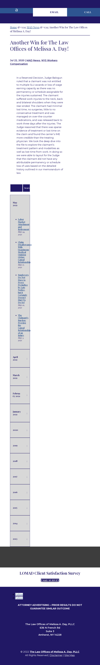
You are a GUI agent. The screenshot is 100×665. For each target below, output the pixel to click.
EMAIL (54, 12)
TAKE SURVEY (50, 580)
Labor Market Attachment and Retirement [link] (23, 224)
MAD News (33, 60)
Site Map (69, 655)
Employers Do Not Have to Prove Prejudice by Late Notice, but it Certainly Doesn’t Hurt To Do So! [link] (23, 289)
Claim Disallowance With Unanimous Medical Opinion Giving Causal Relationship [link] (25, 252)
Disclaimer (56, 655)
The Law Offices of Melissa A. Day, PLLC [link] (54, 651)
